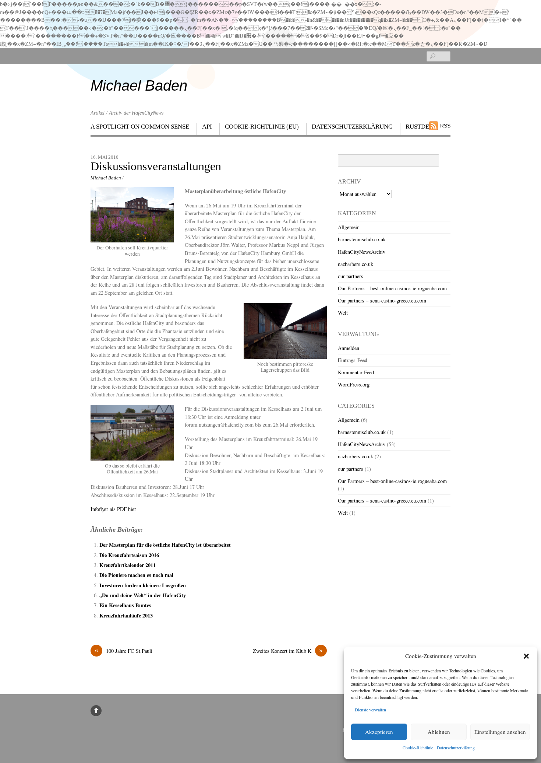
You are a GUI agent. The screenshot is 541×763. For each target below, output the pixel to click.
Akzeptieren (379, 731)
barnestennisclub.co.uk (362, 239)
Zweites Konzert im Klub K (288, 650)
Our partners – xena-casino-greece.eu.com (382, 300)
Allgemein (349, 227)
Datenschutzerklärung (456, 747)
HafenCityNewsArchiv (361, 251)
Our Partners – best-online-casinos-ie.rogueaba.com (392, 288)
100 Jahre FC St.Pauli (123, 650)
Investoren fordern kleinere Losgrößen (142, 585)
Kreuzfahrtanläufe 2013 (126, 615)
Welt (343, 312)
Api (207, 126)
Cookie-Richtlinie (418, 747)
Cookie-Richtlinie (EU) (262, 126)
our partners (350, 276)
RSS (445, 126)
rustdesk (421, 126)
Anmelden (348, 347)
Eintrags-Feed (352, 360)
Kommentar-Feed (356, 372)
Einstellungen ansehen (500, 731)
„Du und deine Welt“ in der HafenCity (142, 595)
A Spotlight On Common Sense (140, 126)
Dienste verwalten (370, 710)
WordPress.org (353, 384)
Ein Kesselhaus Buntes (125, 605)
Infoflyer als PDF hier (113, 508)
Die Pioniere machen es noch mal (136, 575)
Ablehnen (439, 731)
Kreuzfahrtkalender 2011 (127, 565)
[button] (526, 656)
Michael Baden (106, 178)
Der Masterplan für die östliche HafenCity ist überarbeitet (165, 545)
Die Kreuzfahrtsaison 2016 (129, 555)
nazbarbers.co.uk (355, 263)
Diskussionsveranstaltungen (156, 166)
